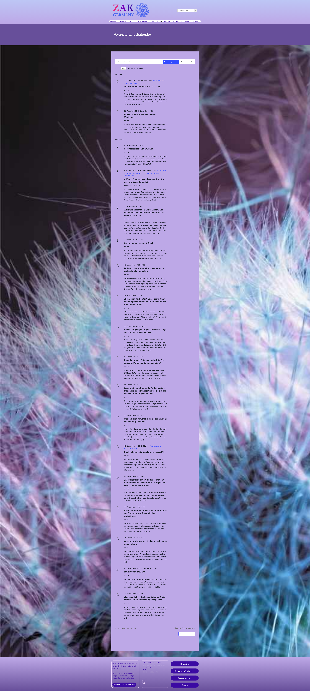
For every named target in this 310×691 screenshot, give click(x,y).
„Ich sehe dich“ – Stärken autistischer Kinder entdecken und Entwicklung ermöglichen (145, 598)
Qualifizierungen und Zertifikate (148, 21)
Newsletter (184, 664)
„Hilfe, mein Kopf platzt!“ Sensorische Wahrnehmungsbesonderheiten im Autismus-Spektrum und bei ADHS (145, 301)
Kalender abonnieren (186, 634)
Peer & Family (177, 21)
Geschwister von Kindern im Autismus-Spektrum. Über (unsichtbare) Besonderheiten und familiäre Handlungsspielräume (145, 391)
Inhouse (167, 21)
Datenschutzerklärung (152, 662)
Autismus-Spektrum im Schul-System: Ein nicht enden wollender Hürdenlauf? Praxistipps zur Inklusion (144, 212)
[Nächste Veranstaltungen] (119, 68)
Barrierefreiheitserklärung (154, 665)
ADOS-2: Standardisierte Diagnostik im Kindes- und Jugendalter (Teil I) (144, 180)
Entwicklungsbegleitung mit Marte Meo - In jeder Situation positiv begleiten (145, 331)
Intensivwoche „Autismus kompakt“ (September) (140, 115)
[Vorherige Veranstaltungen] (116, 68)
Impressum (147, 667)
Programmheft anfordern (184, 671)
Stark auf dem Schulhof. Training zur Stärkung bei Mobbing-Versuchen (145, 420)
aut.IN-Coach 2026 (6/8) (134, 571)
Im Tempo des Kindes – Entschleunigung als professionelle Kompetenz (144, 269)
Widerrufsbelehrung (151, 672)
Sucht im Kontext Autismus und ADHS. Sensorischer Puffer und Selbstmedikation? (144, 361)
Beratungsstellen (192, 21)
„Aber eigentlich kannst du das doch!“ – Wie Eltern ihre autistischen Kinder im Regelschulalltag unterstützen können (145, 482)
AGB (144, 669)
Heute (123, 68)
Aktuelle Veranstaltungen (120, 21)
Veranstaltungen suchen (171, 62)
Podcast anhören (184, 678)
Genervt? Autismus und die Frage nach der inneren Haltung (145, 542)
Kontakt (185, 685)
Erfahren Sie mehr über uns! (124, 685)
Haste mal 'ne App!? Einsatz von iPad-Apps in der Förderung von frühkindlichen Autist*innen (145, 513)
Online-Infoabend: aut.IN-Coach (138, 243)
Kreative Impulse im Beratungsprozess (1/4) (144, 452)
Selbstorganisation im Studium (138, 148)
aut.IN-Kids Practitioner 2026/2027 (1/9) (142, 86)
